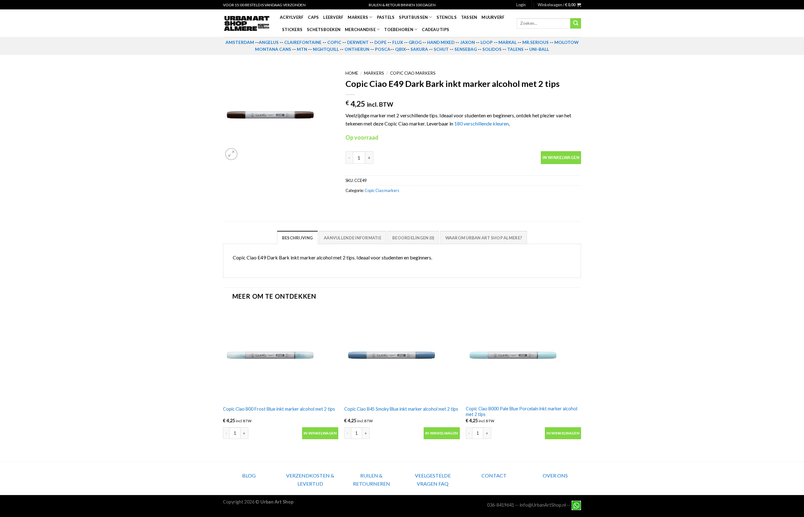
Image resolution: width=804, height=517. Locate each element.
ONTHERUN (357, 49)
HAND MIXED (440, 42)
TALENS (515, 49)
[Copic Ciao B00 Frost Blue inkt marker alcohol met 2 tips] (280, 355)
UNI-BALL (539, 49)
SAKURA (419, 49)
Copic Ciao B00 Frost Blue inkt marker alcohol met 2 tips (279, 409)
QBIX (400, 49)
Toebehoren (398, 29)
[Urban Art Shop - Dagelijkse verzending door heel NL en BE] (246, 23)
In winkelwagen (560, 157)
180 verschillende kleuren (481, 123)
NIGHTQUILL (326, 49)
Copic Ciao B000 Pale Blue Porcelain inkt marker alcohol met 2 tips (521, 411)
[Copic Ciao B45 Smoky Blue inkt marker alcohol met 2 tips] (401, 355)
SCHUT (441, 49)
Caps (313, 17)
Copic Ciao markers (413, 73)
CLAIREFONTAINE (303, 42)
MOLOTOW (566, 42)
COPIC (334, 42)
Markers (358, 17)
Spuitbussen (413, 17)
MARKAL (507, 42)
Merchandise (360, 29)
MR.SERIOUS (535, 42)
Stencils (447, 17)
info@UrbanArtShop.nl (543, 504)
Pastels (386, 17)
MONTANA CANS (273, 49)
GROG (415, 42)
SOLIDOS (492, 49)
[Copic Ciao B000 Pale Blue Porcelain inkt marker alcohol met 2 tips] (523, 355)
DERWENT (358, 42)
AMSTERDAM (239, 42)
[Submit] (575, 23)
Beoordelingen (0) (413, 237)
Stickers (292, 29)
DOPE (380, 42)
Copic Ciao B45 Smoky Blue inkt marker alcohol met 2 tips (401, 409)
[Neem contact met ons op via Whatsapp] (576, 504)
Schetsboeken (323, 29)
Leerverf (333, 17)
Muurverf (492, 17)
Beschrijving (297, 237)
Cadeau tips (435, 29)
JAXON (467, 42)
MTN (302, 49)
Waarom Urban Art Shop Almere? (483, 237)
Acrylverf (291, 17)
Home (351, 73)
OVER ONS (555, 475)
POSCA (382, 49)
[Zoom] (231, 154)
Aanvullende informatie (352, 237)
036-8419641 (500, 504)
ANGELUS (269, 42)
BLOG (249, 475)
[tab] (297, 237)
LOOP (487, 42)
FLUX (397, 42)
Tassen (469, 17)
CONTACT (494, 475)
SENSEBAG (465, 49)
